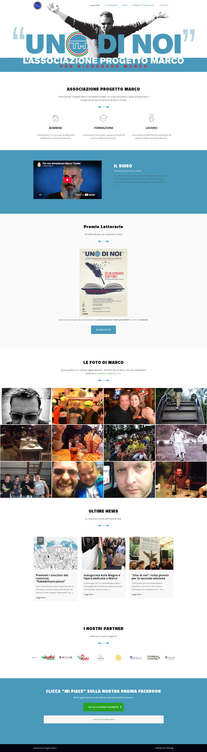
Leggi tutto (41, 597)
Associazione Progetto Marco (104, 719)
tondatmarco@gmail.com (108, 373)
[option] (42, 657)
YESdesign (170, 748)
